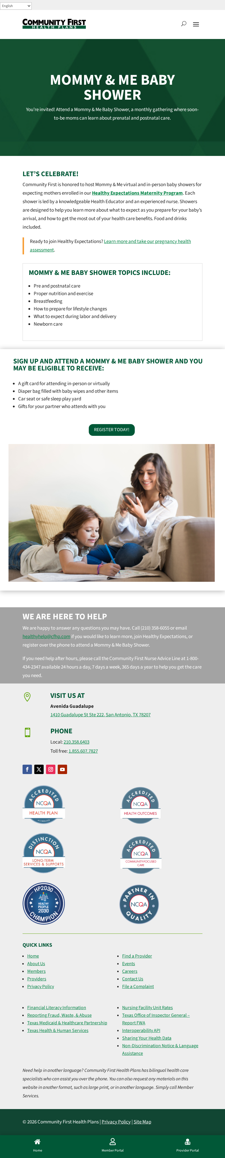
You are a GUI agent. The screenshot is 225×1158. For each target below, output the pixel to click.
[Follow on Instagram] (50, 769)
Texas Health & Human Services (57, 1030)
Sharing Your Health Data (146, 1038)
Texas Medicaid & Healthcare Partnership (67, 1023)
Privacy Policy (40, 986)
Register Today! (111, 429)
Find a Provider (137, 956)
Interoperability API (141, 1030)
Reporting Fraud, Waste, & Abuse (59, 1015)
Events (128, 963)
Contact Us (132, 979)
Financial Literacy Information (56, 1007)
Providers (36, 979)
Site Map (142, 1121)
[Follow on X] (39, 769)
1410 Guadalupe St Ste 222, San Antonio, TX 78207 (100, 714)
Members (36, 971)
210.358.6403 (76, 742)
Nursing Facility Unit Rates (147, 1007)
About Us (36, 963)
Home (33, 956)
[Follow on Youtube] (62, 769)
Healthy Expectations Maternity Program (137, 193)
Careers (129, 971)
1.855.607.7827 (83, 751)
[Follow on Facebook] (27, 769)
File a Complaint (138, 986)
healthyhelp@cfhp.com (46, 636)
